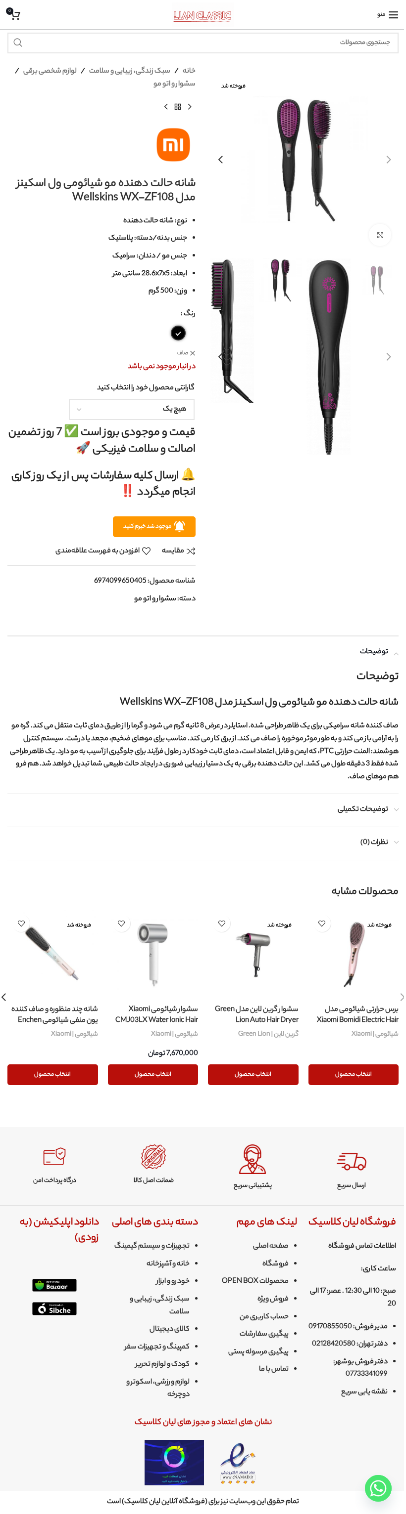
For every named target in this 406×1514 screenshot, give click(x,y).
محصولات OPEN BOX (255, 1282)
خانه (189, 72)
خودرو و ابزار (173, 1282)
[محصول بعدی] (166, 107)
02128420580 (333, 1344)
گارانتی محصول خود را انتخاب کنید (146, 388)
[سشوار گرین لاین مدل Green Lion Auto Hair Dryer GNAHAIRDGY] (253, 955)
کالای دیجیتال (170, 1330)
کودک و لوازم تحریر (163, 1365)
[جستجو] (17, 43)
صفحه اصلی (271, 1247)
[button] (389, 159)
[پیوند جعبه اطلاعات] (351, 1167)
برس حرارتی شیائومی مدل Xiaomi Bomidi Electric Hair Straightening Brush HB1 (358, 1021)
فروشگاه (275, 1264)
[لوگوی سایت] (203, 15)
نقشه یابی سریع (364, 1392)
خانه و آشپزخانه (168, 1264)
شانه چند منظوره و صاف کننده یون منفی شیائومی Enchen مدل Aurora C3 (54, 1021)
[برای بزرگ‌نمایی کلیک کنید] (380, 235)
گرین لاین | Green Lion (268, 1034)
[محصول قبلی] (190, 107)
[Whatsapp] (378, 1488)
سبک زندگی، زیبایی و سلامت (129, 72)
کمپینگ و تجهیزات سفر (157, 1347)
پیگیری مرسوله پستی (258, 1352)
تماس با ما (274, 1370)
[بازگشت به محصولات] (178, 107)
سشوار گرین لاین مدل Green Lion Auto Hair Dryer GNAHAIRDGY (257, 1021)
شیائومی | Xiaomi (375, 1034)
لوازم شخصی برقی (50, 72)
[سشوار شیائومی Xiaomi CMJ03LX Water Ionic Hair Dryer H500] (153, 955)
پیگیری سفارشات (264, 1335)
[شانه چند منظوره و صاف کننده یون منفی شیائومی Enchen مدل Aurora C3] (52, 955)
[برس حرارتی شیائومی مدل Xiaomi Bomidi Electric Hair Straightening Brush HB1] (353, 955)
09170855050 (330, 1327)
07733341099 (367, 1375)
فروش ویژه (273, 1299)
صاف (182, 353)
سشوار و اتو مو (174, 84)
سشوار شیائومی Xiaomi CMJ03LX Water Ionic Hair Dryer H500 (156, 1021)
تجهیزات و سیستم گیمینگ (152, 1247)
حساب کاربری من (264, 1317)
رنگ (190, 314)
